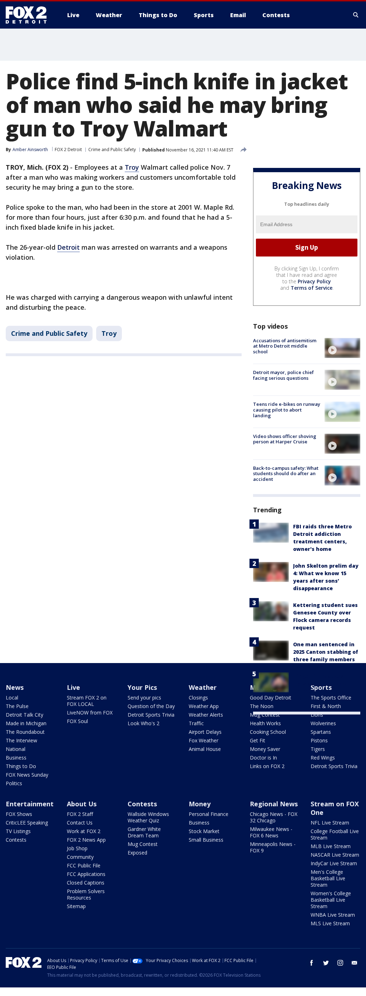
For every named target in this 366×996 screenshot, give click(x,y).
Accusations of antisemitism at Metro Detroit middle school (284, 346)
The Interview (21, 740)
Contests (16, 839)
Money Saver (265, 749)
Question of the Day (151, 706)
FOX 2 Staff (80, 814)
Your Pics (142, 687)
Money (200, 804)
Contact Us (80, 822)
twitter (326, 962)
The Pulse (17, 706)
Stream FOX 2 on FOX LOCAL (87, 700)
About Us (82, 804)
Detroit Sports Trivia (151, 714)
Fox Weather (203, 740)
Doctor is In (263, 757)
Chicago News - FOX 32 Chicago (273, 817)
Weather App (204, 706)
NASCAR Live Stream (335, 854)
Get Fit (257, 740)
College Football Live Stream (335, 834)
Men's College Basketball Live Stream (328, 878)
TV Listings (18, 831)
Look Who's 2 (143, 723)
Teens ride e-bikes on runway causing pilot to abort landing (286, 409)
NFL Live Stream (330, 822)
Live (73, 687)
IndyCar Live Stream (334, 863)
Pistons (319, 740)
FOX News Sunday (27, 774)
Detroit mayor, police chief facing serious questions (283, 375)
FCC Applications (86, 874)
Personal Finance (208, 814)
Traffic (196, 723)
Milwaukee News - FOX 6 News (271, 832)
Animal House (205, 749)
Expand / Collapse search (356, 15)
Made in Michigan (26, 723)
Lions (317, 714)
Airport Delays (205, 731)
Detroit (68, 247)
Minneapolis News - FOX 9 (273, 847)
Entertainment (30, 804)
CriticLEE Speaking (27, 822)
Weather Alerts (206, 714)
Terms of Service (311, 287)
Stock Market (204, 831)
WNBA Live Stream (333, 914)
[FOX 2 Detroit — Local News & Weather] (29, 15)
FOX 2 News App (86, 839)
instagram (340, 962)
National (15, 749)
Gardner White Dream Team (144, 832)
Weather (203, 687)
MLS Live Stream (330, 923)
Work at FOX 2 (83, 831)
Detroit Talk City (24, 714)
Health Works (265, 723)
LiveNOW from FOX (90, 712)
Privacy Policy (314, 281)
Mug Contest (265, 714)
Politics (14, 783)
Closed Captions (85, 882)
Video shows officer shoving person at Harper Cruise (284, 439)
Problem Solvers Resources (86, 894)
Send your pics (144, 697)
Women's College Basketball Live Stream (331, 900)
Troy (132, 167)
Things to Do (21, 766)
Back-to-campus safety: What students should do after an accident (285, 473)
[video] (342, 348)
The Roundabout (25, 731)
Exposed (137, 852)
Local (12, 697)
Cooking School (268, 731)
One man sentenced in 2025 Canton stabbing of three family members (325, 652)
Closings (198, 697)
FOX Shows (19, 814)
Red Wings (323, 757)
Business (16, 757)
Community (80, 856)
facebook (311, 962)
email (354, 962)
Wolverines (323, 723)
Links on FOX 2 (267, 766)
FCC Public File (83, 865)
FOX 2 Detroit (68, 149)
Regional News (274, 804)
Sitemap (76, 906)
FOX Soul (77, 721)
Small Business (206, 839)
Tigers (318, 749)
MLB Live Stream (331, 846)
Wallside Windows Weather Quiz (148, 817)
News (15, 687)
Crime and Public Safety (112, 149)
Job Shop (77, 848)
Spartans (321, 731)
